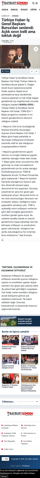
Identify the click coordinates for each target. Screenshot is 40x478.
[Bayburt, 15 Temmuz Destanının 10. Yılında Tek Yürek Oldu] (29, 359)
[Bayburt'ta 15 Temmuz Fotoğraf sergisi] (10, 378)
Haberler (5, 16)
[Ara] (33, 3)
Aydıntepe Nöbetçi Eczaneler (9, 426)
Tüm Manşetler (9, 441)
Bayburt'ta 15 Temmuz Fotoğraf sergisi (10, 386)
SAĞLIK (5, 9)
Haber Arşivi (8, 449)
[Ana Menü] (37, 3)
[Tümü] (37, 401)
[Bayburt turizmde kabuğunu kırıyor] (10, 359)
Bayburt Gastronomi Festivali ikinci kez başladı (28, 348)
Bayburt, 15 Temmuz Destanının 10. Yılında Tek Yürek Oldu (29, 368)
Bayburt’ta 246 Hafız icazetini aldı (9, 347)
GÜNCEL (14, 9)
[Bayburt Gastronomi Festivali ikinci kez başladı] (29, 340)
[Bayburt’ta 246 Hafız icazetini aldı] (10, 340)
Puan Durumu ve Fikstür (28, 434)
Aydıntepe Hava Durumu (28, 426)
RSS (6, 459)
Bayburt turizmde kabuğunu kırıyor (8, 367)
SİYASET (24, 9)
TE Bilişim (26, 466)
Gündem (15, 16)
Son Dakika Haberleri (26, 442)
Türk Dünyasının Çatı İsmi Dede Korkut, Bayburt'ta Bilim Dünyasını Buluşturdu (28, 388)
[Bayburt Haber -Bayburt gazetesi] (14, 3)
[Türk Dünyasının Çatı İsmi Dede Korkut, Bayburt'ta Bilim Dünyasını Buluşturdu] (29, 378)
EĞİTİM (33, 9)
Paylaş (6, 71)
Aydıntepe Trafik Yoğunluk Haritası (8, 434)
